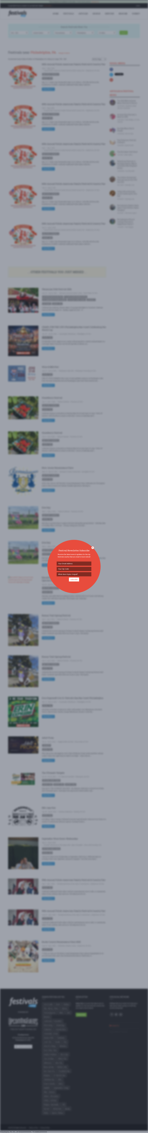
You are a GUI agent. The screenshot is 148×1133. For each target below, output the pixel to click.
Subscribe (74, 579)
